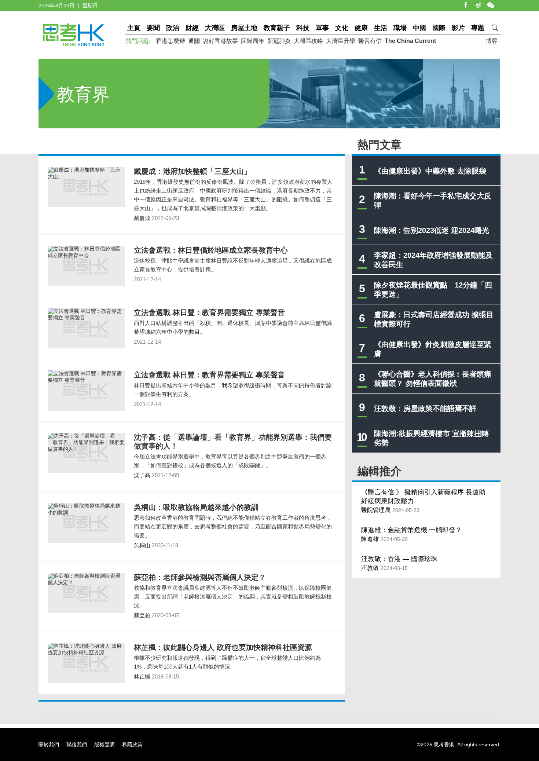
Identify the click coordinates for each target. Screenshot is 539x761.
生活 (380, 28)
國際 (438, 28)
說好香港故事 (220, 41)
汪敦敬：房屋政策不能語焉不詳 (425, 409)
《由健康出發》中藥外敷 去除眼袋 (430, 171)
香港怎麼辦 (170, 41)
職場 (400, 28)
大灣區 (215, 28)
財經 (192, 28)
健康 (361, 28)
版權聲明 (104, 744)
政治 (172, 28)
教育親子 (277, 28)
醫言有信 (370, 41)
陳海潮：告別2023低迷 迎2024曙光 (431, 230)
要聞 (153, 28)
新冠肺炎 (279, 41)
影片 (458, 28)
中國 (419, 28)
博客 (492, 41)
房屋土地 (244, 28)
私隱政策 (132, 744)
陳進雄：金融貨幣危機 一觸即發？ (411, 530)
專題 (477, 28)
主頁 (133, 28)
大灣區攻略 (308, 41)
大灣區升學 (340, 41)
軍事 (322, 28)
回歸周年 (252, 41)
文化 (341, 28)
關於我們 (48, 744)
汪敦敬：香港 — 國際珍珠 (399, 559)
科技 (302, 28)
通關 (194, 41)
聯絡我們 (76, 744)
